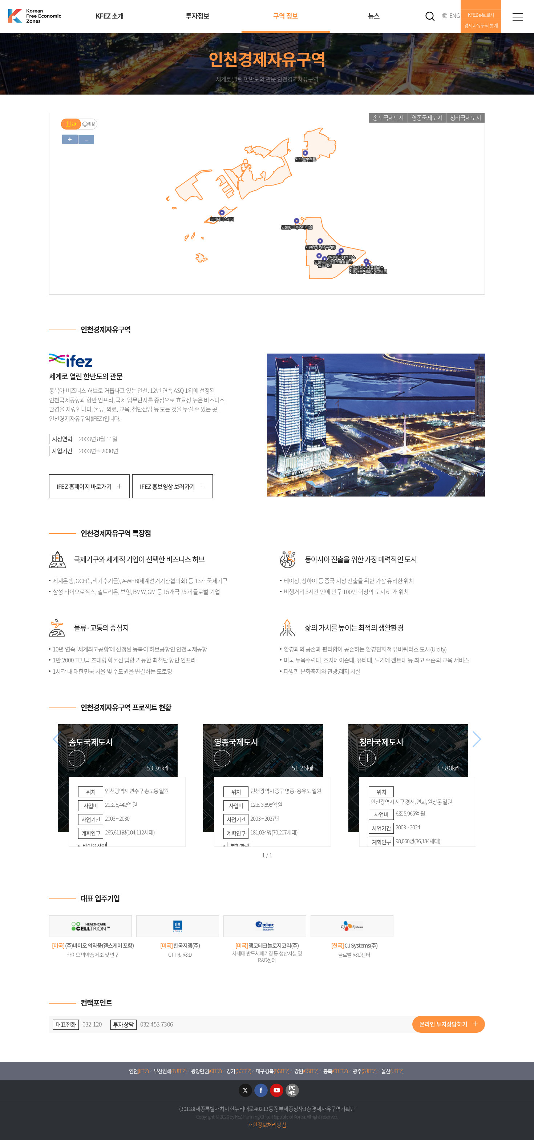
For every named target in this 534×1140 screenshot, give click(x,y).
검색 (430, 16)
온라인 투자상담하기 (443, 1024)
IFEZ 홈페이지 (84, 486)
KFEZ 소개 (110, 16)
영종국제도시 (427, 117)
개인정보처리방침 (267, 1125)
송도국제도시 (388, 117)
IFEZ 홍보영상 (167, 486)
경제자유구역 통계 (481, 25)
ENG (454, 15)
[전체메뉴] (517, 16)
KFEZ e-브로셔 (481, 14)
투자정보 (197, 16)
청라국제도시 (465, 117)
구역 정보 (285, 16)
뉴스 (374, 16)
